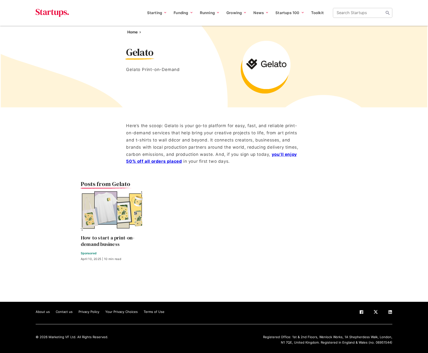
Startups (52, 13)
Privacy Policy (89, 312)
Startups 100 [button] (287, 12)
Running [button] (207, 12)
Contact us (64, 312)
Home (132, 32)
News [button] (258, 12)
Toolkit (317, 12)
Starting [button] (154, 12)
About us (43, 312)
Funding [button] (181, 12)
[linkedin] (390, 313)
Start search (387, 13)
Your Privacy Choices (121, 312)
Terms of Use (154, 312)
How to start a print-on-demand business (107, 241)
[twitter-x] (376, 313)
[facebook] (361, 313)
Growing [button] (234, 12)
